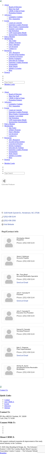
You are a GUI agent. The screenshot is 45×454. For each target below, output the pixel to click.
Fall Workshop (14, 31)
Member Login (9, 84)
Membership (8, 39)
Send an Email (22, 282)
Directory (7, 406)
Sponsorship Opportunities (18, 35)
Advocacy (7, 15)
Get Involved (13, 47)
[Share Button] (4, 180)
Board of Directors (15, 7)
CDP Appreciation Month (17, 33)
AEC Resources (14, 52)
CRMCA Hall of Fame (17, 11)
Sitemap (7, 408)
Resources (7, 50)
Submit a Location (15, 68)
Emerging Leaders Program (18, 25)
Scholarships (13, 64)
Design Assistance (15, 58)
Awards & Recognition (17, 54)
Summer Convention (16, 29)
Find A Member (14, 45)
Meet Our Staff (14, 9)
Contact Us (12, 49)
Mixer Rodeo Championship (18, 27)
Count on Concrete (15, 23)
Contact (7, 400)
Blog (10, 70)
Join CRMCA (9, 402)
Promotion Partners (15, 13)
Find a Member (9, 37)
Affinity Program (15, 43)
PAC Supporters (14, 19)
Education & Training (16, 60)
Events (6, 21)
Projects (7, 72)
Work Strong (13, 66)
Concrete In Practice (16, 56)
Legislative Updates (15, 17)
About (6, 5)
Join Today (12, 41)
